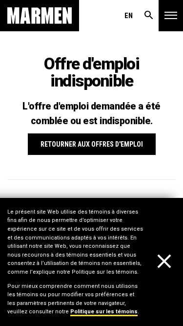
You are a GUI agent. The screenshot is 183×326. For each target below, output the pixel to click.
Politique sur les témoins (104, 311)
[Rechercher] (148, 16)
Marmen (39, 15)
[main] (91, 163)
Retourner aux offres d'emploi (92, 144)
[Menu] (170, 15)
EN (128, 15)
